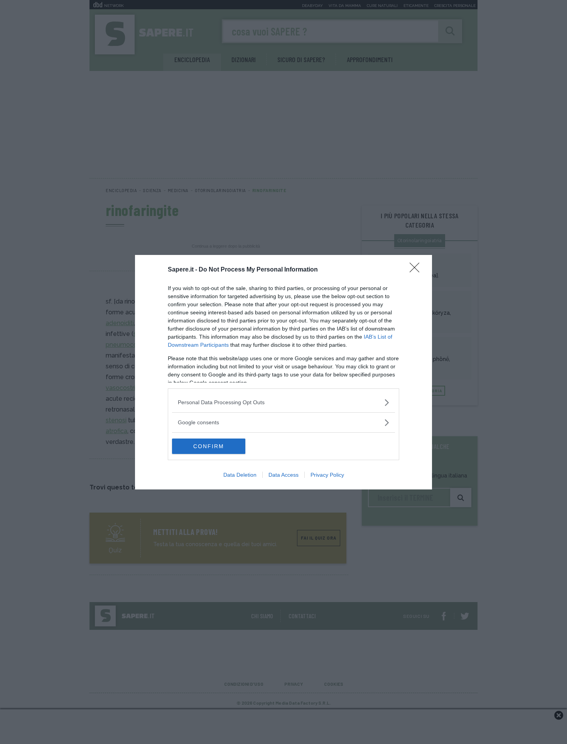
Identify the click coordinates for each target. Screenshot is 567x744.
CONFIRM (208, 446)
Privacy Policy (327, 475)
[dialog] (283, 372)
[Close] (417, 270)
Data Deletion (239, 475)
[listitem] (283, 402)
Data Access (283, 475)
